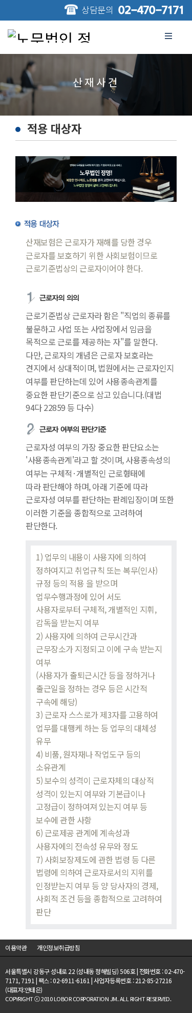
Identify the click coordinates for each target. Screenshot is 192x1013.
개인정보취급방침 (58, 947)
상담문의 (132, 9)
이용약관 (16, 947)
